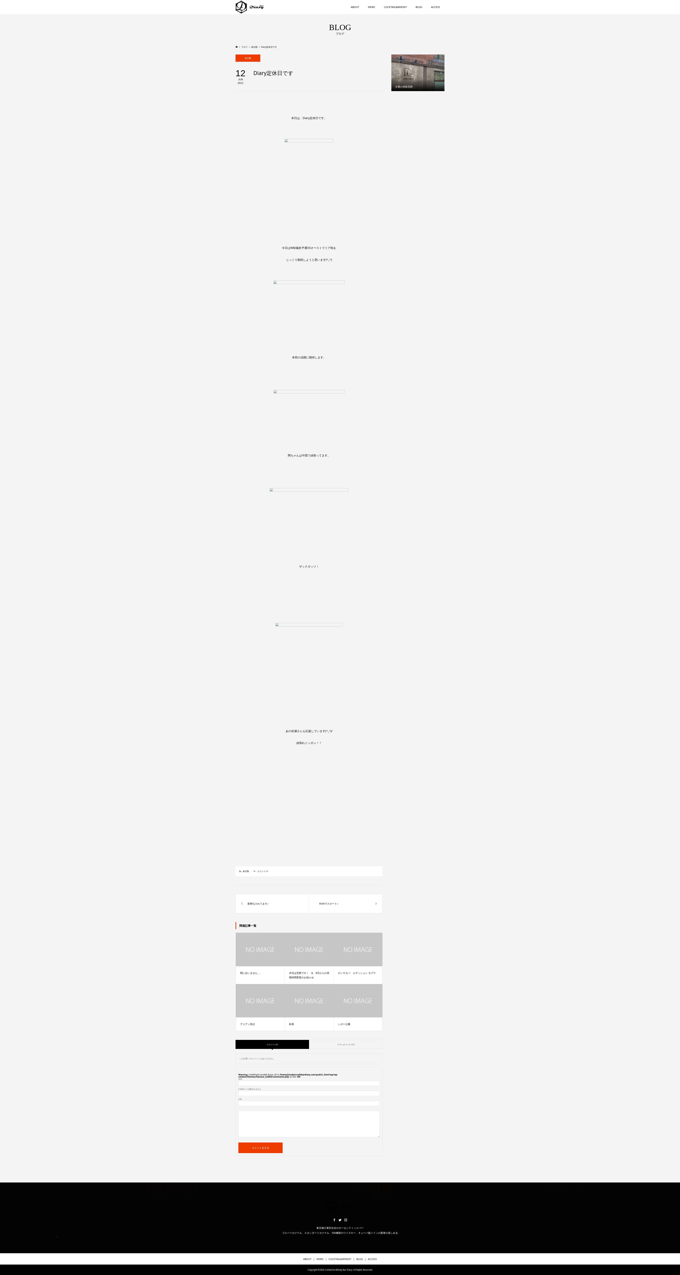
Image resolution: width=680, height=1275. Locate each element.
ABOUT (355, 7)
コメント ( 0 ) (272, 1044)
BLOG (419, 7)
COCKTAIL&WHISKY (395, 7)
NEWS (371, 7)
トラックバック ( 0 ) (346, 1044)
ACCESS (435, 7)
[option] (417, 72)
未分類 (248, 58)
